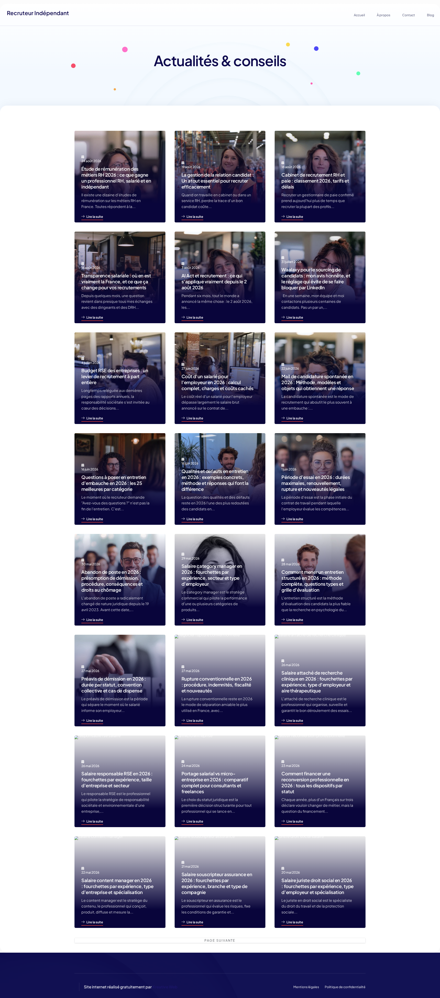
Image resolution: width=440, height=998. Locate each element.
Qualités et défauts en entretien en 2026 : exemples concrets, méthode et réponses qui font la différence (215, 480)
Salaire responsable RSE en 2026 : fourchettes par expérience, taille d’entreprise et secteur (117, 779)
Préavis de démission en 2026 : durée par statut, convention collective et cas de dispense (113, 684)
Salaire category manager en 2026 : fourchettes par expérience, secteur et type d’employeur (212, 575)
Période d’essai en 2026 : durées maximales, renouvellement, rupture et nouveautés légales (315, 483)
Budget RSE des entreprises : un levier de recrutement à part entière (114, 376)
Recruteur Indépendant (38, 12)
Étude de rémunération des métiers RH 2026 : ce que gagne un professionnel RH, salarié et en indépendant (116, 177)
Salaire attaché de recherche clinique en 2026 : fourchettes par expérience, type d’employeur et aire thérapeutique (316, 681)
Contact (408, 15)
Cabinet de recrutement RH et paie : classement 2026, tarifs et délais (315, 180)
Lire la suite (94, 217)
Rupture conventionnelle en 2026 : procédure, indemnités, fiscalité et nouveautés (217, 684)
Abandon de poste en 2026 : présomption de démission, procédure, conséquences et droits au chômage (112, 581)
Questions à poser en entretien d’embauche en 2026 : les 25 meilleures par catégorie (113, 483)
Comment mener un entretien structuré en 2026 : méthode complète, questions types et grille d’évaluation (312, 581)
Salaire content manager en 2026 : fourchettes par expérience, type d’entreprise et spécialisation (117, 886)
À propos (383, 15)
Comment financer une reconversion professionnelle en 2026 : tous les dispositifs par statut (315, 782)
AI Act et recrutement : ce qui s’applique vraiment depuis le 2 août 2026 (214, 281)
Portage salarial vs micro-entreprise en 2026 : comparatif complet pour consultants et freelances (215, 782)
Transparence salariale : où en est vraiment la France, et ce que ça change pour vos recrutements (116, 281)
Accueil (359, 15)
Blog (430, 15)
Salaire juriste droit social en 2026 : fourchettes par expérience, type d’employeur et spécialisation (317, 886)
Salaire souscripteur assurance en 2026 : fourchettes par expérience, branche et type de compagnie (217, 883)
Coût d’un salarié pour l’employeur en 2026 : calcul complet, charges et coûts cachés (217, 382)
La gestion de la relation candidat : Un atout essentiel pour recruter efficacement (218, 180)
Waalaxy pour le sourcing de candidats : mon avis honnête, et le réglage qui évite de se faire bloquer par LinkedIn (315, 278)
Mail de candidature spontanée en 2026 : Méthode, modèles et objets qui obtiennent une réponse (317, 382)
